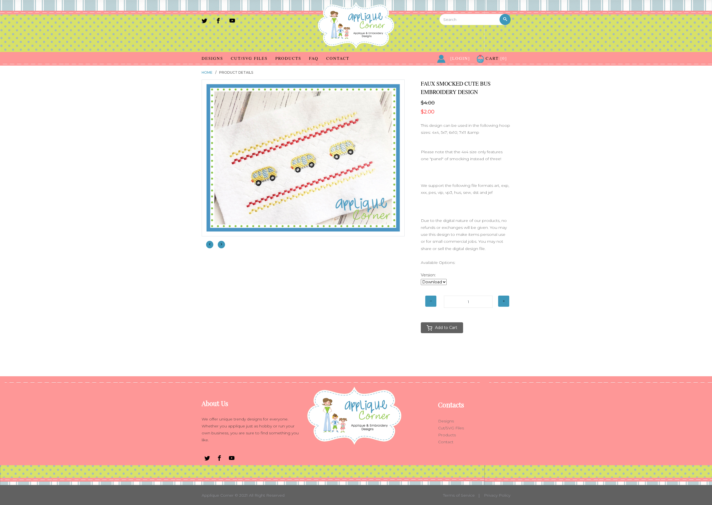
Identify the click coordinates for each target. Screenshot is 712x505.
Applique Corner (218, 495)
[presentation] (209, 244)
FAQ (313, 58)
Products (288, 58)
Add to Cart (446, 327)
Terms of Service (459, 495)
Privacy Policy (497, 495)
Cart (495, 58)
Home (207, 72)
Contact (337, 58)
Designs (212, 58)
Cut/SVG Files (249, 58)
